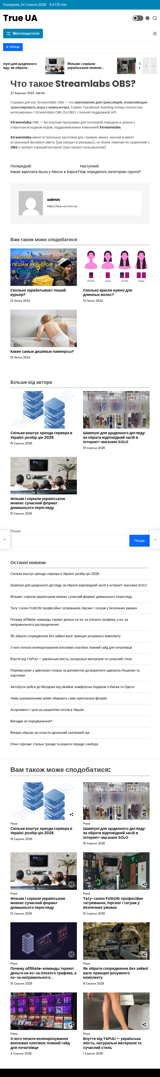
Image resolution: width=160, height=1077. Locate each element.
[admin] (31, 203)
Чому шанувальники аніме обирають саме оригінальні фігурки (58, 698)
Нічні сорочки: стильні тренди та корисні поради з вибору (54, 744)
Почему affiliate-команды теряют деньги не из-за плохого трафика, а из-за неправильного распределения (43, 975)
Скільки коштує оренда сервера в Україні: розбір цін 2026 (41, 435)
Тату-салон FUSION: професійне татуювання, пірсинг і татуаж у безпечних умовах (117, 69)
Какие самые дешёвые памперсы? (42, 351)
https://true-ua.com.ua (62, 206)
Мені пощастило (26, 33)
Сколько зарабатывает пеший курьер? (38, 292)
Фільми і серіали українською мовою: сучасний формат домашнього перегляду (44, 69)
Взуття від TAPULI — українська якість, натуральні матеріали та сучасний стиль (71, 659)
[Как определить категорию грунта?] (155, 539)
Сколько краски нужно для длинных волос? (107, 292)
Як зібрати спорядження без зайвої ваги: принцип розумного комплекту (65, 636)
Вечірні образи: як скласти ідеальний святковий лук (50, 732)
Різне (14, 823)
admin (40, 93)
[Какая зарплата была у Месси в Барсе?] (5, 539)
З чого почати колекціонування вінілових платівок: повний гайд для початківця (71, 647)
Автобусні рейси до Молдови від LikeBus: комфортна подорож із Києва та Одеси (72, 686)
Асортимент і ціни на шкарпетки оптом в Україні (47, 709)
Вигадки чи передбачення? (31, 721)
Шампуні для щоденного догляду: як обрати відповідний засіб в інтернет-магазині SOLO (114, 437)
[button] (146, 65)
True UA (20, 18)
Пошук (15, 531)
